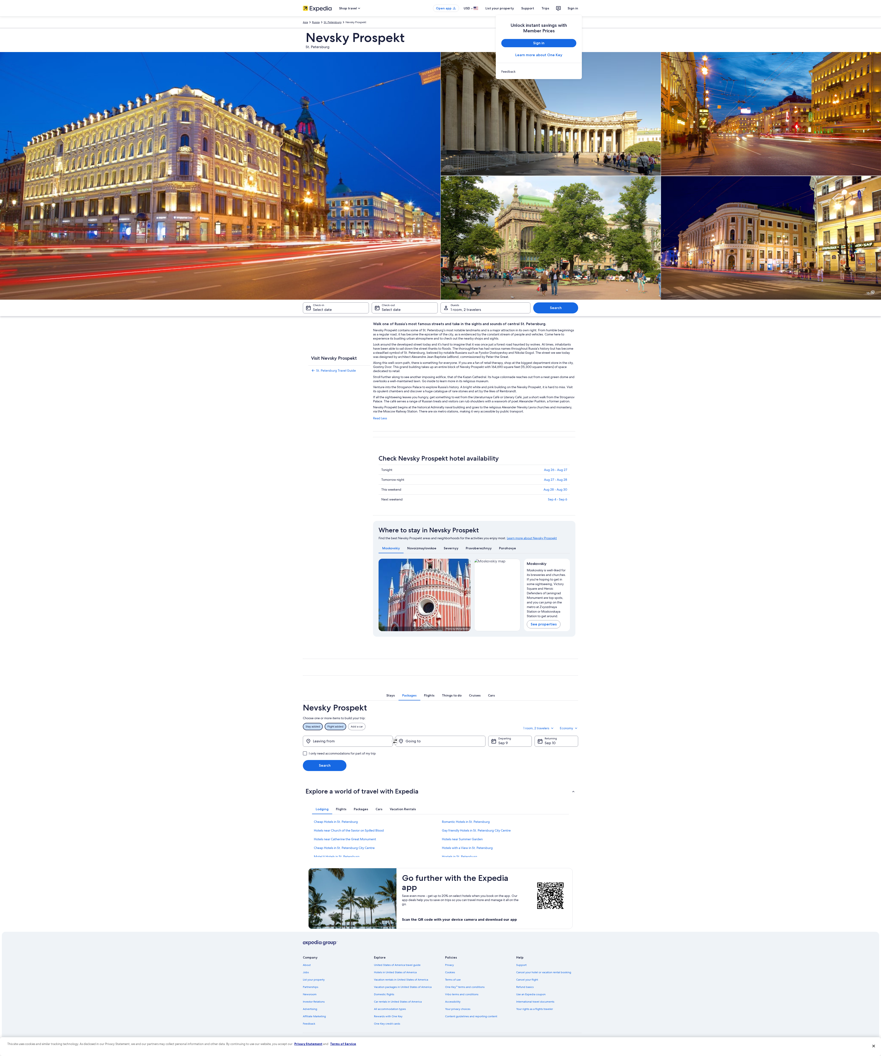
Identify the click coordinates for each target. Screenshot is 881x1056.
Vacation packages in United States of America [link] (403, 987)
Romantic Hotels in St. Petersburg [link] (466, 822)
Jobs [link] (306, 972)
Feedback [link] (309, 1024)
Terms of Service (343, 1044)
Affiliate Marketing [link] (314, 1016)
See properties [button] (544, 624)
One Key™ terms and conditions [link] (465, 987)
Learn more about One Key (538, 55)
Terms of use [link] (453, 979)
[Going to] (440, 741)
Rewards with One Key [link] (388, 1016)
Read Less (380, 418)
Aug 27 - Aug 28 (555, 480)
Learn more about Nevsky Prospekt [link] (532, 538)
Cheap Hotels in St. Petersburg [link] (336, 822)
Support (527, 8)
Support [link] (521, 965)
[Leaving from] (348, 741)
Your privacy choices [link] (457, 1009)
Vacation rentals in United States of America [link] (401, 979)
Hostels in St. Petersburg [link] (459, 856)
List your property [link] (314, 979)
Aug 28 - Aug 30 (555, 489)
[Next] (465, 595)
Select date (322, 309)
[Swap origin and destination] (395, 741)
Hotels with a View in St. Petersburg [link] (467, 848)
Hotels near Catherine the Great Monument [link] (345, 839)
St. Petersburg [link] (332, 22)
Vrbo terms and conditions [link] (461, 994)
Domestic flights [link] (384, 994)
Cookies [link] (450, 972)
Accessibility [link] (452, 1001)
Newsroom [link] (310, 994)
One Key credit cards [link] (387, 1024)
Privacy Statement (308, 1044)
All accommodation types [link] (390, 1009)
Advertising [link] (310, 1009)
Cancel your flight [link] (527, 979)
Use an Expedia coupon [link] (531, 994)
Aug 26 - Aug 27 (555, 470)
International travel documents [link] (535, 1001)
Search (556, 308)
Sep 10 (550, 743)
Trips (545, 8)
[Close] (874, 1046)
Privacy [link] (449, 965)
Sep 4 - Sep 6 (557, 499)
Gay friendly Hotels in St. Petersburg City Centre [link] (476, 830)
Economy (566, 728)
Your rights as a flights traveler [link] (534, 1009)
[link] (539, 71)
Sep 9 (503, 743)
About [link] (307, 965)
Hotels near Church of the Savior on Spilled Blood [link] (349, 830)
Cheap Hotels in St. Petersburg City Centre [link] (344, 848)
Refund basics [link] (525, 987)
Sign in (573, 8)
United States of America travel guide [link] (397, 965)
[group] (547, 592)
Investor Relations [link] (314, 1001)
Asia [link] (305, 22)
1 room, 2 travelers (466, 309)
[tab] (391, 548)
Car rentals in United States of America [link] (398, 1001)
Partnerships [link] (310, 987)
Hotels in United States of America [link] (395, 972)
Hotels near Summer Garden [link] (462, 839)
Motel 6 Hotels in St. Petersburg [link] (337, 856)
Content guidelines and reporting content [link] (471, 1016)
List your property (499, 8)
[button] (440, 791)
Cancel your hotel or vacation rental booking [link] (543, 972)
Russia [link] (316, 22)
